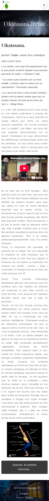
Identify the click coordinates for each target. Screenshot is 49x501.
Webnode (31, 488)
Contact (24, 483)
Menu (44, 5)
